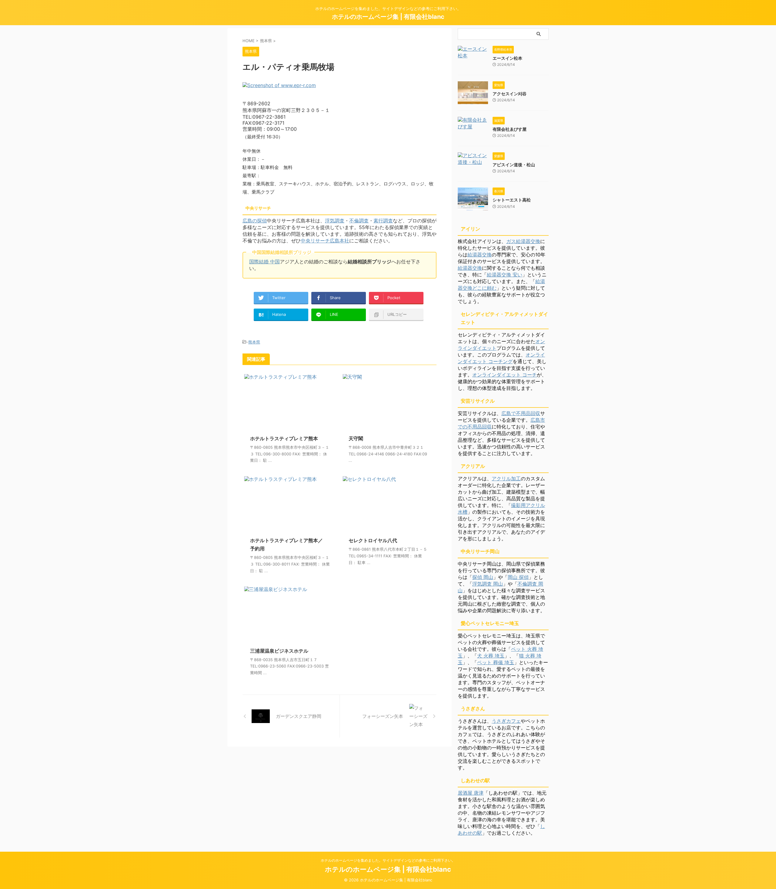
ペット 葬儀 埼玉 (495, 662)
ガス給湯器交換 (523, 241)
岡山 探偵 (518, 577)
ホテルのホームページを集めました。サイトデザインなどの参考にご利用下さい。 (388, 860)
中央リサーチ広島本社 (325, 241)
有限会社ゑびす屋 (510, 129)
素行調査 (383, 221)
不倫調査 (359, 221)
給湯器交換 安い (504, 275)
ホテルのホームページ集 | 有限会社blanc (388, 16)
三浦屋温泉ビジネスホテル (279, 651)
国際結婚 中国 (264, 262)
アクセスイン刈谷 (510, 93)
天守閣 (356, 438)
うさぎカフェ (506, 721)
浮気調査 (334, 221)
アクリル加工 (506, 478)
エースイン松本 (507, 58)
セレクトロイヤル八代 (373, 540)
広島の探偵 (254, 221)
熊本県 (254, 342)
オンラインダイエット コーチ (504, 375)
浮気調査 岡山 (487, 584)
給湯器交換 (479, 255)
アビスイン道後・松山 (514, 164)
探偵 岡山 (482, 577)
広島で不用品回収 (520, 413)
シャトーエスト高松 (512, 199)
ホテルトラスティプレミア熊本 (284, 438)
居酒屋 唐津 (470, 793)
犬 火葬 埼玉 (490, 656)
